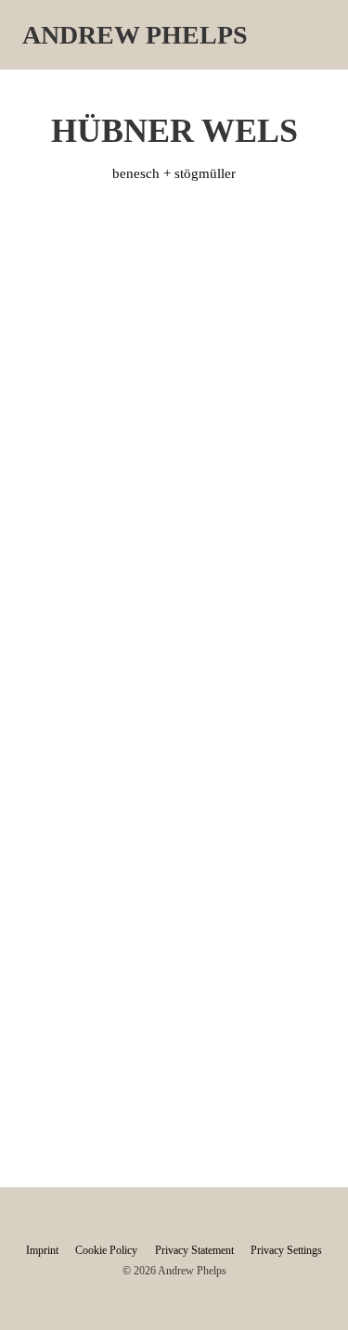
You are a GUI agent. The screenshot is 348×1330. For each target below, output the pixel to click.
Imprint (42, 1250)
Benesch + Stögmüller (174, 174)
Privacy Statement (194, 1250)
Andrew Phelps (135, 34)
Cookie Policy (106, 1250)
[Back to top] (297, 1288)
